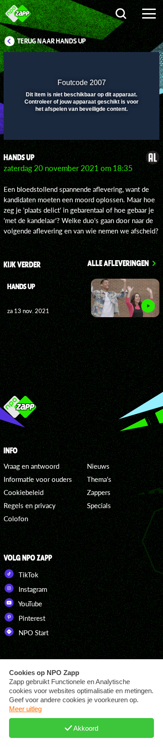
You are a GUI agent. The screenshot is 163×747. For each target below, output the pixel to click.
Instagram (32, 589)
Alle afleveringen (118, 263)
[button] (129, 64)
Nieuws (98, 466)
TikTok (27, 575)
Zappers (98, 492)
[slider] (80, 128)
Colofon (16, 518)
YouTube (29, 604)
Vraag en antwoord (31, 466)
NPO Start (32, 632)
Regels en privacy (30, 505)
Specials (99, 505)
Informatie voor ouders (38, 479)
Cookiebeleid (23, 492)
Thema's (99, 479)
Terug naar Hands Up (51, 41)
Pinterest (31, 618)
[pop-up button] (110, 64)
